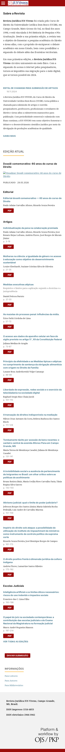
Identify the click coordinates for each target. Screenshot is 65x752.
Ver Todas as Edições (15, 641)
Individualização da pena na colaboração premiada (30, 228)
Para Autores (11, 680)
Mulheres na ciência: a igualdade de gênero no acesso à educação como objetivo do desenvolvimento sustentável (32, 259)
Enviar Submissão (17, 655)
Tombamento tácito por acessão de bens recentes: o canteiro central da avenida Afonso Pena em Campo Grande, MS (31, 442)
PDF (9, 210)
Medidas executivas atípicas (31, 288)
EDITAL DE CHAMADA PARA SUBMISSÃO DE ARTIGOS (30, 88)
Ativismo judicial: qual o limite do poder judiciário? (30, 502)
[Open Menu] (3, 3)
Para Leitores (11, 675)
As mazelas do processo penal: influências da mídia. (31, 314)
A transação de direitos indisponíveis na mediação (30, 414)
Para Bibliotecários (14, 685)
